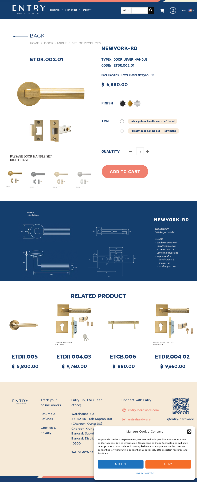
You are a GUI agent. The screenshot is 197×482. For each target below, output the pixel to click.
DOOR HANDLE (71, 9)
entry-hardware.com (143, 410)
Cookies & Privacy (48, 430)
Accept (121, 464)
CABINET (86, 9)
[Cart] (162, 10)
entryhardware (138, 419)
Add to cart (125, 171)
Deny (168, 464)
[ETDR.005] (24, 325)
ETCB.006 (123, 356)
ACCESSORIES (55, 26)
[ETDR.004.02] (172, 325)
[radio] (123, 103)
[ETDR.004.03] (74, 325)
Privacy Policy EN (144, 473)
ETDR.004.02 (172, 356)
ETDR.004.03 (74, 356)
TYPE (106, 121)
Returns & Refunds (48, 416)
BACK (36, 35)
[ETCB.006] (123, 325)
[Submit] (151, 10)
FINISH (107, 103)
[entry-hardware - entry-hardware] (29, 9)
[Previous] (9, 120)
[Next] (88, 120)
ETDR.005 (25, 356)
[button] (189, 432)
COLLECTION (55, 9)
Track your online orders (51, 402)
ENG (185, 10)
